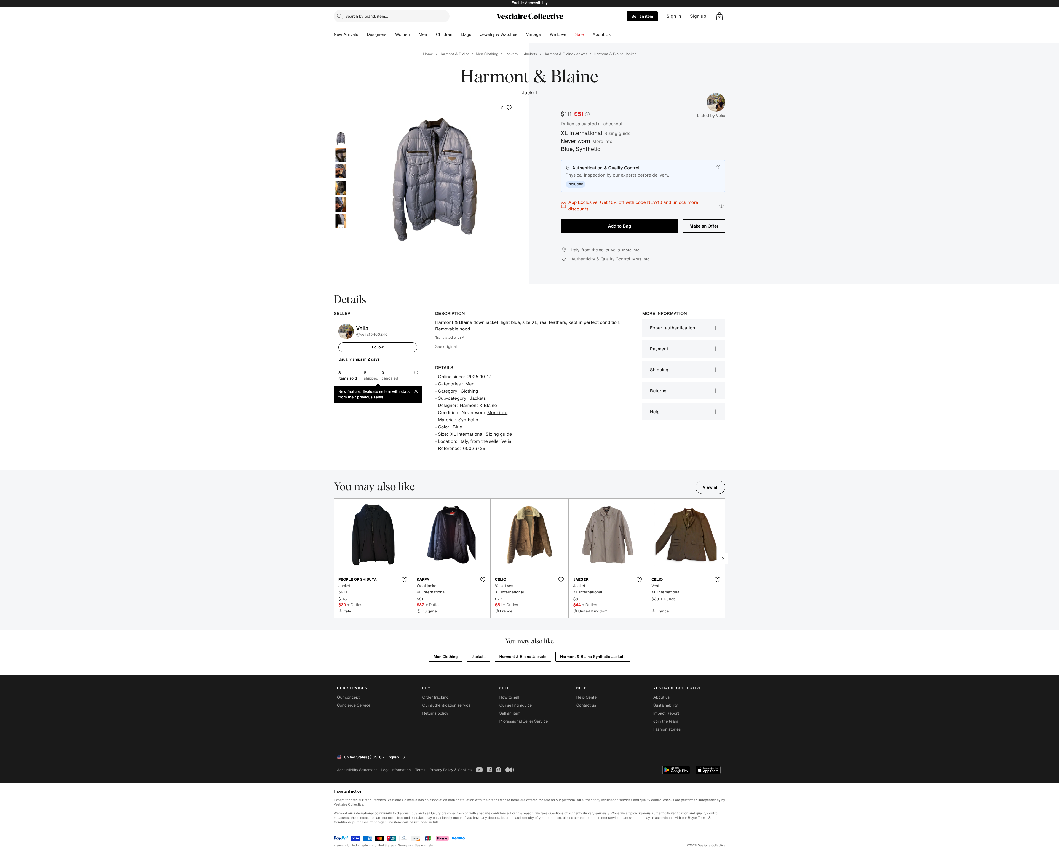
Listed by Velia (711, 115)
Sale (579, 34)
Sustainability (665, 705)
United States (384, 845)
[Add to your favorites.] (404, 580)
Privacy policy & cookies (451, 769)
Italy (430, 845)
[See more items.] (341, 227)
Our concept (348, 697)
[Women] (414, 34)
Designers (376, 34)
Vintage (533, 34)
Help (655, 411)
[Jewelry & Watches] (521, 34)
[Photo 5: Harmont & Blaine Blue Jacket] (341, 204)
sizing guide (617, 133)
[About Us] (615, 34)
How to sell (509, 697)
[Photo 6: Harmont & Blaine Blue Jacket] (341, 221)
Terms (420, 769)
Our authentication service (446, 705)
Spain (419, 845)
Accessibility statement (357, 769)
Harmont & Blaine (454, 54)
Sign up (698, 16)
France (339, 845)
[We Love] (571, 34)
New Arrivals (346, 34)
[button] (719, 16)
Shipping (659, 369)
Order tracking (435, 697)
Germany (404, 845)
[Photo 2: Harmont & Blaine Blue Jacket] (341, 155)
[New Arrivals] (362, 34)
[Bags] (475, 34)
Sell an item (642, 16)
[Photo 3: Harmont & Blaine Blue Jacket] (341, 171)
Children (444, 34)
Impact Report (666, 713)
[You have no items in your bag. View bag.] (719, 16)
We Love (558, 34)
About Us (602, 34)
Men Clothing (487, 54)
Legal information (396, 769)
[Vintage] (545, 34)
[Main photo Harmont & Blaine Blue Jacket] (341, 138)
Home (428, 54)
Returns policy (435, 713)
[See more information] (721, 205)
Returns (658, 390)
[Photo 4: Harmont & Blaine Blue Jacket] (341, 188)
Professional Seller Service (523, 721)
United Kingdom (359, 845)
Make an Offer (703, 226)
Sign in (674, 16)
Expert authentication (672, 327)
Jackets (511, 54)
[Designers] (391, 34)
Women (402, 34)
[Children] (456, 34)
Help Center (587, 697)
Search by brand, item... (366, 16)
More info (602, 141)
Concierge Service (353, 705)
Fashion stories (667, 729)
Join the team (665, 721)
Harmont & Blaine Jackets (565, 54)
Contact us (586, 705)
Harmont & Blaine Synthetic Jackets (592, 657)
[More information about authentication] (718, 166)
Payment (659, 348)
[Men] (431, 34)
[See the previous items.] (341, 130)
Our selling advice (515, 705)
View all (710, 487)
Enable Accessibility (529, 3)
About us (661, 697)
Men (423, 34)
